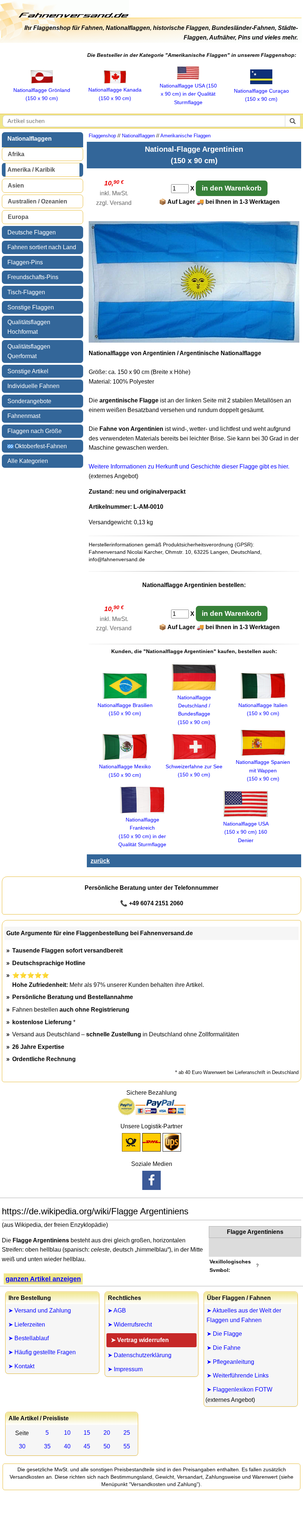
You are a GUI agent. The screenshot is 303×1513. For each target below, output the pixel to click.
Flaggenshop (102, 135)
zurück (100, 861)
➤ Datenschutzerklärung (139, 1355)
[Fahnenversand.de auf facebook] (151, 1180)
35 (47, 1446)
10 (67, 1433)
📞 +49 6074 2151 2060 (151, 903)
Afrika (16, 154)
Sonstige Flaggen (30, 307)
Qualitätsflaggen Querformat (28, 351)
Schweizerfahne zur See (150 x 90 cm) (194, 771)
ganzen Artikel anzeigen (43, 1279)
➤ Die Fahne (224, 1348)
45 (87, 1446)
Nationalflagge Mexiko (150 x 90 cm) (125, 771)
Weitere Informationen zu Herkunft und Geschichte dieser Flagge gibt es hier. (189, 466)
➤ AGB (117, 1310)
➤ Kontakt (21, 1366)
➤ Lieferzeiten (26, 1324)
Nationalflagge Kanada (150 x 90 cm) (115, 94)
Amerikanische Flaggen (185, 135)
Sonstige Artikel (27, 371)
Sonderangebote (29, 401)
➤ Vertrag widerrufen (140, 1340)
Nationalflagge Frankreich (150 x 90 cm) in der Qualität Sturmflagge (142, 832)
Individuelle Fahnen (33, 386)
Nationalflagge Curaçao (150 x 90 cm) (261, 95)
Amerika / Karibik (31, 170)
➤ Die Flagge (224, 1334)
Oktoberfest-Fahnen (40, 446)
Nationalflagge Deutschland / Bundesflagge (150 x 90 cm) (194, 709)
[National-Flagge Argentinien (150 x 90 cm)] (194, 340)
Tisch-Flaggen (26, 292)
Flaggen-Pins (25, 262)
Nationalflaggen (29, 138)
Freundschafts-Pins (32, 277)
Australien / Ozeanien (37, 201)
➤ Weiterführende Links (238, 1375)
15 (87, 1433)
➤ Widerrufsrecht (130, 1324)
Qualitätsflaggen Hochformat (28, 327)
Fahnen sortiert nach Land (41, 247)
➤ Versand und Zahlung (39, 1310)
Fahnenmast (23, 416)
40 (67, 1446)
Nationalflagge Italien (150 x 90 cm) (262, 709)
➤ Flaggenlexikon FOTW (239, 1389)
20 (106, 1433)
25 (126, 1433)
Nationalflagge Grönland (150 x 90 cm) (41, 94)
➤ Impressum (125, 1369)
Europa (18, 217)
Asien (16, 185)
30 (22, 1446)
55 (126, 1446)
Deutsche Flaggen (31, 232)
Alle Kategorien (27, 461)
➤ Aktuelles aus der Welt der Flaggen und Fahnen (244, 1315)
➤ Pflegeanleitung (230, 1362)
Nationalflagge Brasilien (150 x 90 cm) (125, 709)
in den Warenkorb (232, 188)
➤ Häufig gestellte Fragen (42, 1352)
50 (106, 1446)
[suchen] (292, 121)
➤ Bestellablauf (28, 1338)
